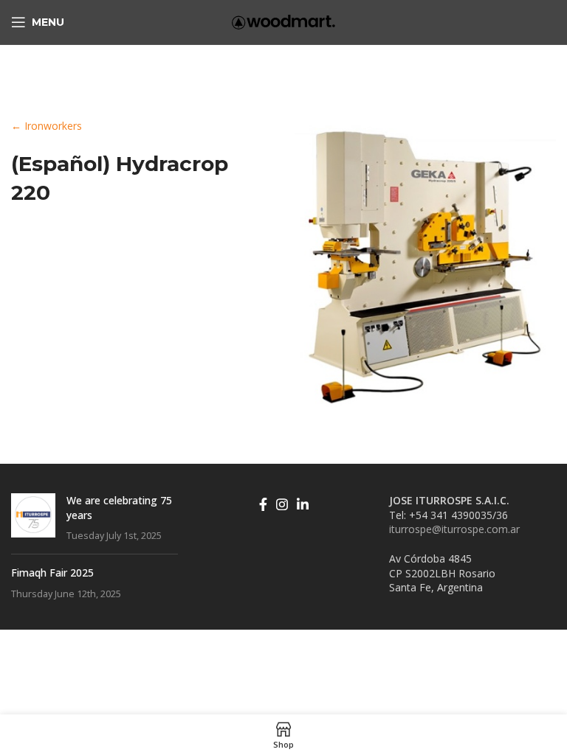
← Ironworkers (46, 126)
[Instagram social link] (282, 504)
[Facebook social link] (263, 504)
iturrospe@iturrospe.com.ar (454, 529)
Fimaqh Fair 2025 (52, 573)
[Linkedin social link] (302, 504)
